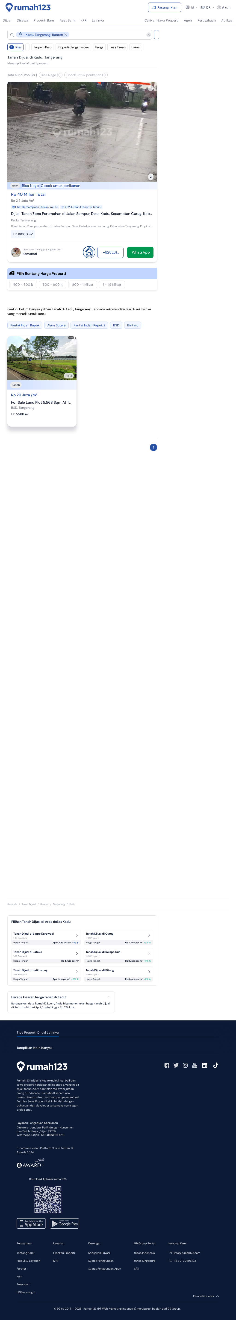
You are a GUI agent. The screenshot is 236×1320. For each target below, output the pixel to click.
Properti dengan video (73, 47)
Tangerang (59, 904)
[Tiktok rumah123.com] (215, 1065)
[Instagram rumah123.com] (185, 1065)
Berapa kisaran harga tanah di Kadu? (39, 997)
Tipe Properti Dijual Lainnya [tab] (38, 1032)
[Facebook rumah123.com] (167, 1065)
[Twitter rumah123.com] (176, 1065)
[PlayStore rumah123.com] (64, 1223)
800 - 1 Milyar (82, 284)
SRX (136, 1268)
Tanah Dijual (29, 904)
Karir (19, 1276)
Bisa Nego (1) (50, 75)
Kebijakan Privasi (99, 1253)
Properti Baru (42, 47)
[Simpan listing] (150, 88)
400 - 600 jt (23, 284)
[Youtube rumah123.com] (194, 1065)
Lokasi (135, 47)
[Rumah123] (28, 7)
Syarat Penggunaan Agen (104, 1268)
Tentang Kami (25, 1253)
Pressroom (23, 1284)
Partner (21, 1268)
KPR (55, 1261)
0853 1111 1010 (55, 1135)
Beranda (12, 904)
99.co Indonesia (144, 1253)
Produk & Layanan (28, 1261)
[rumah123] (42, 1067)
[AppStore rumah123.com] (31, 1223)
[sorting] (27, 47)
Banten (44, 904)
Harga (99, 47)
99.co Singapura (144, 1261)
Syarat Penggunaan (101, 1261)
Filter (16, 47)
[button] (76, 34)
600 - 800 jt (52, 284)
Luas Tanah (117, 47)
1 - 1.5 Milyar (112, 284)
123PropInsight (26, 1292)
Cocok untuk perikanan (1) (86, 75)
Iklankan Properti (64, 1253)
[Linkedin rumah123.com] (204, 1065)
